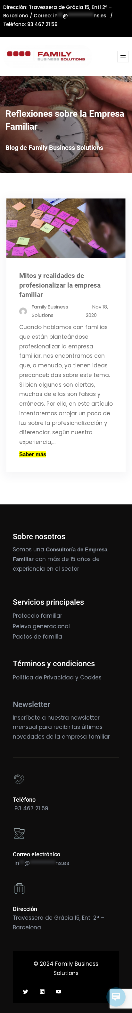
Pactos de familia (37, 636)
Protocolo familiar (37, 616)
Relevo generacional (41, 626)
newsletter (85, 718)
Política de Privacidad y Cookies (57, 677)
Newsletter (31, 704)
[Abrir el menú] (123, 56)
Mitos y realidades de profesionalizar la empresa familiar (60, 285)
